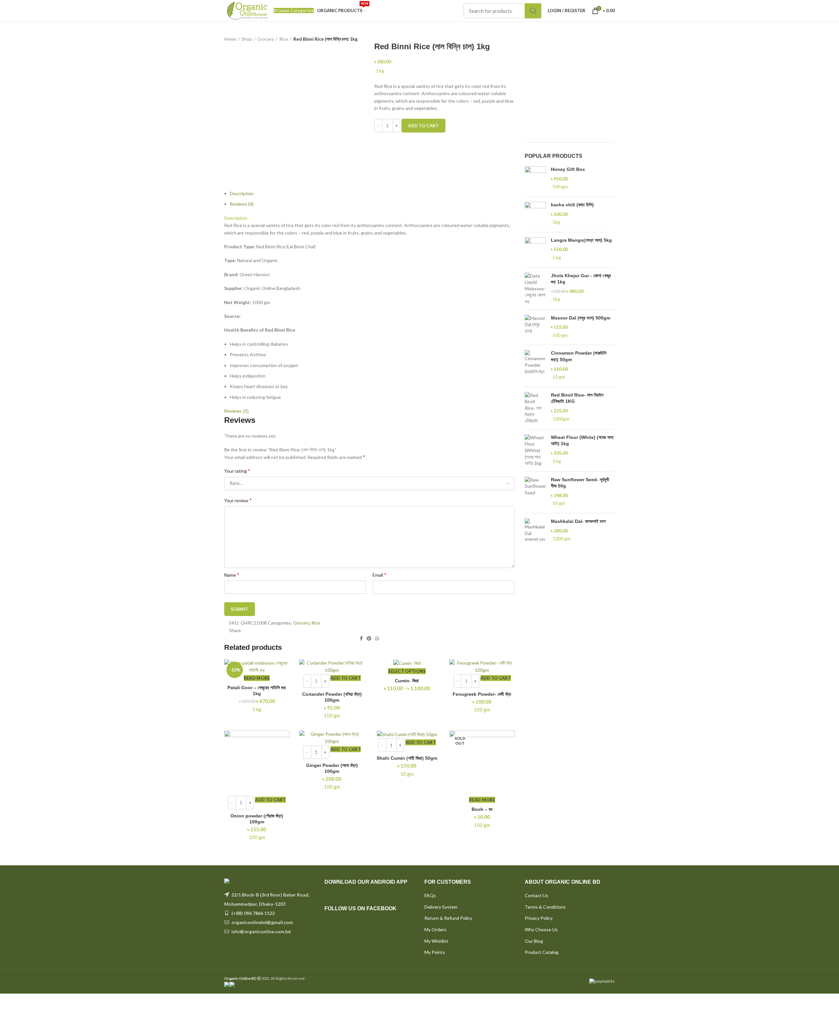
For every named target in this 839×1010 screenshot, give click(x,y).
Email (379, 574)
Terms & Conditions (545, 907)
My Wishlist (436, 941)
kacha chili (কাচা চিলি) (572, 204)
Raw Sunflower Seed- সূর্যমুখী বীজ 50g (580, 483)
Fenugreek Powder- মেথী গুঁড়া (482, 694)
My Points (434, 952)
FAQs (430, 895)
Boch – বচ (482, 809)
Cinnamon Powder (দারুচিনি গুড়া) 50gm (578, 356)
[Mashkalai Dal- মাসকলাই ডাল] (535, 531)
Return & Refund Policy (448, 918)
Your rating (237, 470)
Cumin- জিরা (407, 680)
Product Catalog (541, 952)
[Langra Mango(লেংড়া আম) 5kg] (535, 249)
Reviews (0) (241, 204)
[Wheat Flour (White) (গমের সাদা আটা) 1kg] (535, 450)
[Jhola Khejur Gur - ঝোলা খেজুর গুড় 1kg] (535, 289)
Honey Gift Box (568, 169)
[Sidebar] (8, 1002)
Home (230, 39)
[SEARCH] (533, 10)
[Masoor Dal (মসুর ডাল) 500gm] (535, 327)
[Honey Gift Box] (535, 179)
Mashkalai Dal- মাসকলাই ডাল (578, 521)
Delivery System (441, 907)
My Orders (435, 929)
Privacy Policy (539, 918)
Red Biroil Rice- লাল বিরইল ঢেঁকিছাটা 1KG (577, 398)
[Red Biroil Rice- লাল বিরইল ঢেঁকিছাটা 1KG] (535, 408)
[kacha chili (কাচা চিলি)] (535, 214)
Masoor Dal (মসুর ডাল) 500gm (580, 317)
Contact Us (536, 895)
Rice (283, 39)
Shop (247, 39)
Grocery (265, 39)
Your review (238, 500)
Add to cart (423, 125)
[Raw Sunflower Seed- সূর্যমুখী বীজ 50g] (535, 492)
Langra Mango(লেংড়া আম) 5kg (581, 240)
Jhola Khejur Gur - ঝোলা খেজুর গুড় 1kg (581, 279)
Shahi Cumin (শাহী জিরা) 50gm (407, 758)
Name (231, 574)
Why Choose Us (541, 929)
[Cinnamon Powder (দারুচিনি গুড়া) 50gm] (535, 365)
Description (242, 193)
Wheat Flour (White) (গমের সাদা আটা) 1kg (582, 440)
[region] (570, 87)
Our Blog (534, 941)
